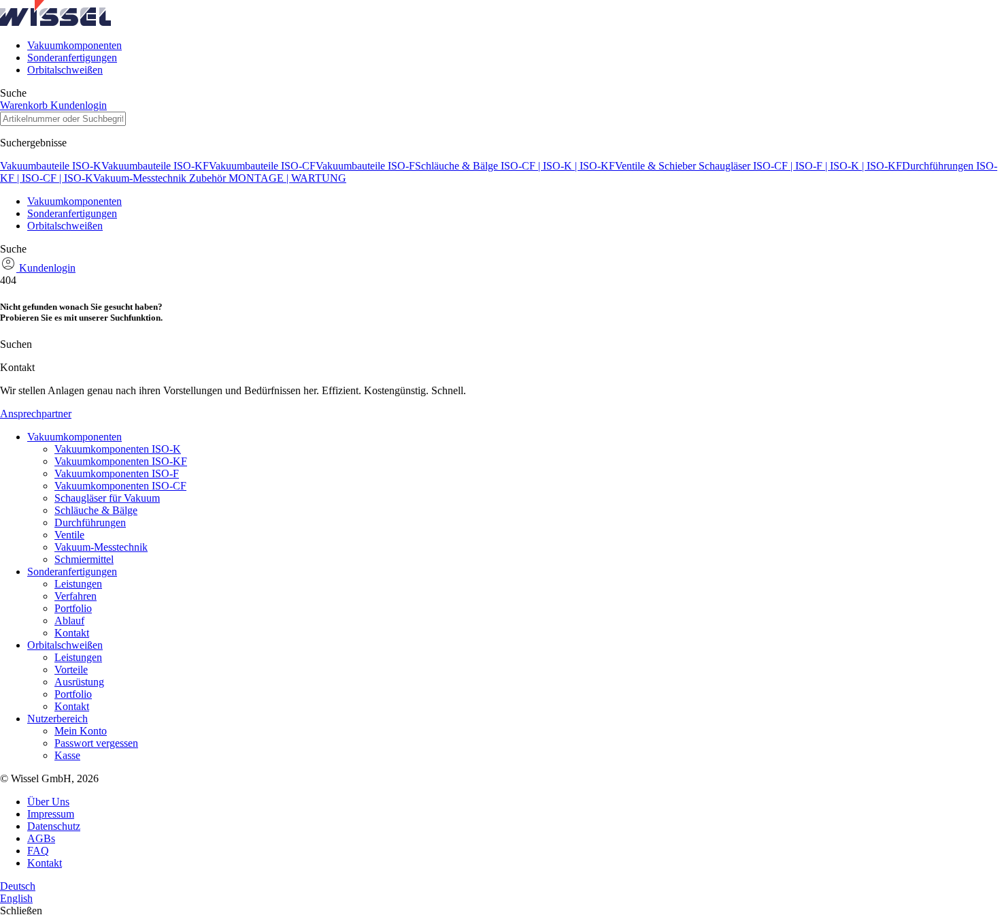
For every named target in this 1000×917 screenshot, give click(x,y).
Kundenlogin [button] (78, 105)
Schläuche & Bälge (95, 510)
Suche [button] (13, 93)
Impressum (50, 814)
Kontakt (71, 633)
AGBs (41, 838)
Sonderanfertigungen (72, 57)
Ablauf (69, 620)
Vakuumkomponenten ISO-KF (120, 461)
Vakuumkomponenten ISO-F (116, 473)
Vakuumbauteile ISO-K (50, 166)
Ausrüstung (79, 682)
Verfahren (75, 596)
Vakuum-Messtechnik (141, 178)
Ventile (69, 535)
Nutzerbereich (57, 718)
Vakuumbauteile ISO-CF (262, 166)
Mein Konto (80, 731)
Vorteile (71, 669)
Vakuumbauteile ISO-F (365, 166)
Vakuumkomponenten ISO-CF (120, 486)
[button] (55, 22)
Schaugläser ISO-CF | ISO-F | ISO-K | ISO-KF (800, 166)
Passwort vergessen (96, 743)
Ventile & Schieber (657, 166)
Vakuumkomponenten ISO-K (117, 449)
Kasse (67, 755)
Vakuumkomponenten (74, 45)
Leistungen (78, 584)
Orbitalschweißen (65, 70)
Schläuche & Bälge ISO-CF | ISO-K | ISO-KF (515, 166)
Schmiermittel (84, 559)
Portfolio (73, 608)
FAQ (38, 850)
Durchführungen (90, 522)
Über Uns (48, 801)
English (16, 898)
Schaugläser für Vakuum (107, 498)
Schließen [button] (21, 910)
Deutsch (17, 886)
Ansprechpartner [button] (35, 413)
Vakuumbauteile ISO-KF (155, 166)
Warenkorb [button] (25, 105)
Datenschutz (53, 826)
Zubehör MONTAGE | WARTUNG (267, 178)
